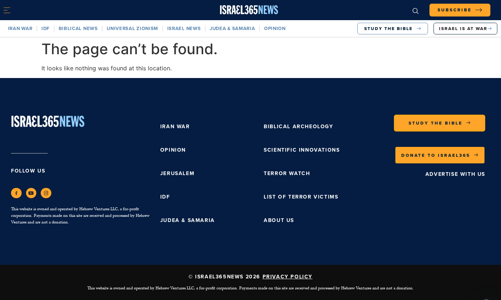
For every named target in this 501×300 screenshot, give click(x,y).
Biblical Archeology (298, 126)
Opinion (275, 28)
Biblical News (78, 28)
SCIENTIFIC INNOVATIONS (302, 149)
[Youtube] (31, 193)
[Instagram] (46, 193)
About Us (279, 220)
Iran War (20, 28)
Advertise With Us (455, 174)
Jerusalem (177, 173)
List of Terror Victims (301, 196)
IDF (45, 28)
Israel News (184, 28)
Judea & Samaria (232, 28)
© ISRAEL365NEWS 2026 (250, 276)
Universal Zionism (132, 28)
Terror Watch (287, 173)
